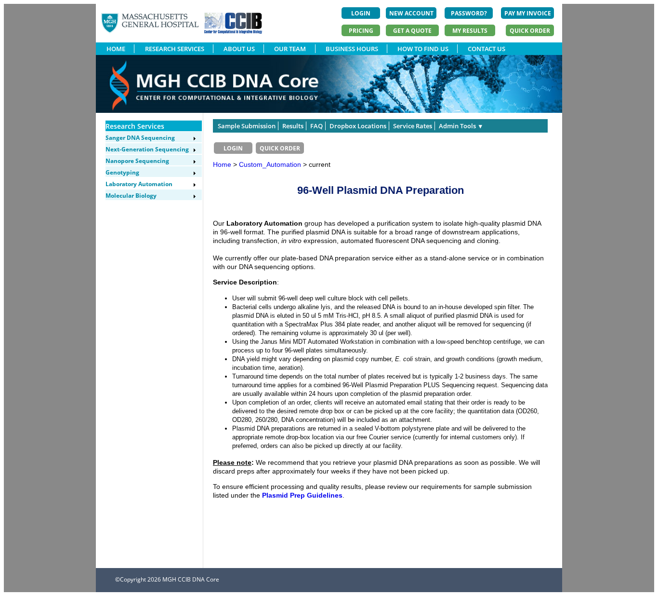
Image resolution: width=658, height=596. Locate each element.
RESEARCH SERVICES (174, 48)
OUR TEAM (290, 48)
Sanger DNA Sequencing (140, 138)
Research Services (134, 126)
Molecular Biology (131, 195)
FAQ (316, 126)
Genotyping (122, 172)
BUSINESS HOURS (352, 48)
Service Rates (412, 126)
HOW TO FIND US (422, 48)
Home (222, 164)
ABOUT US (239, 48)
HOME (115, 48)
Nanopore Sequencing (137, 161)
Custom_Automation (271, 164)
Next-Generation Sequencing (147, 149)
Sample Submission (247, 126)
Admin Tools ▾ (460, 126)
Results (292, 126)
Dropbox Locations (357, 126)
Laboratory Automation (138, 184)
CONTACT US (486, 48)
